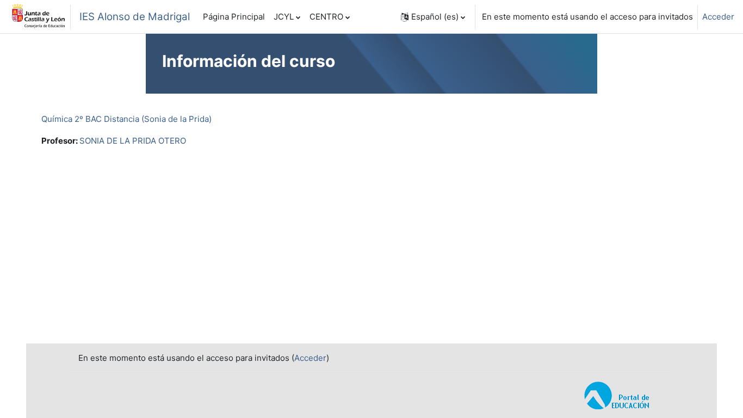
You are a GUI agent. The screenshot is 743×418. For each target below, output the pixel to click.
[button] (433, 17)
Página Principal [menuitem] (234, 16)
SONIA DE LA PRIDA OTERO (132, 141)
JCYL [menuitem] (284, 16)
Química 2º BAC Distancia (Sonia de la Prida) (126, 119)
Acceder (718, 16)
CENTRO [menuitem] (326, 16)
